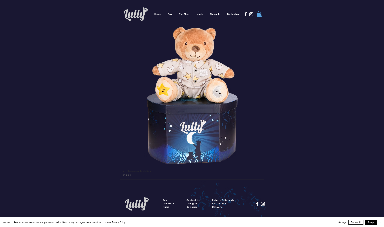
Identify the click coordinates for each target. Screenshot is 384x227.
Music (165, 207)
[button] (259, 14)
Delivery (217, 207)
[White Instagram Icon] (251, 14)
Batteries (192, 207)
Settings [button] (342, 222)
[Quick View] (192, 95)
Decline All (356, 222)
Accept (371, 222)
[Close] (380, 222)
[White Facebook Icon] (245, 14)
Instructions (219, 203)
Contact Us (193, 200)
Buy (164, 200)
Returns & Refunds (223, 200)
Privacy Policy (118, 222)
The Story (168, 203)
